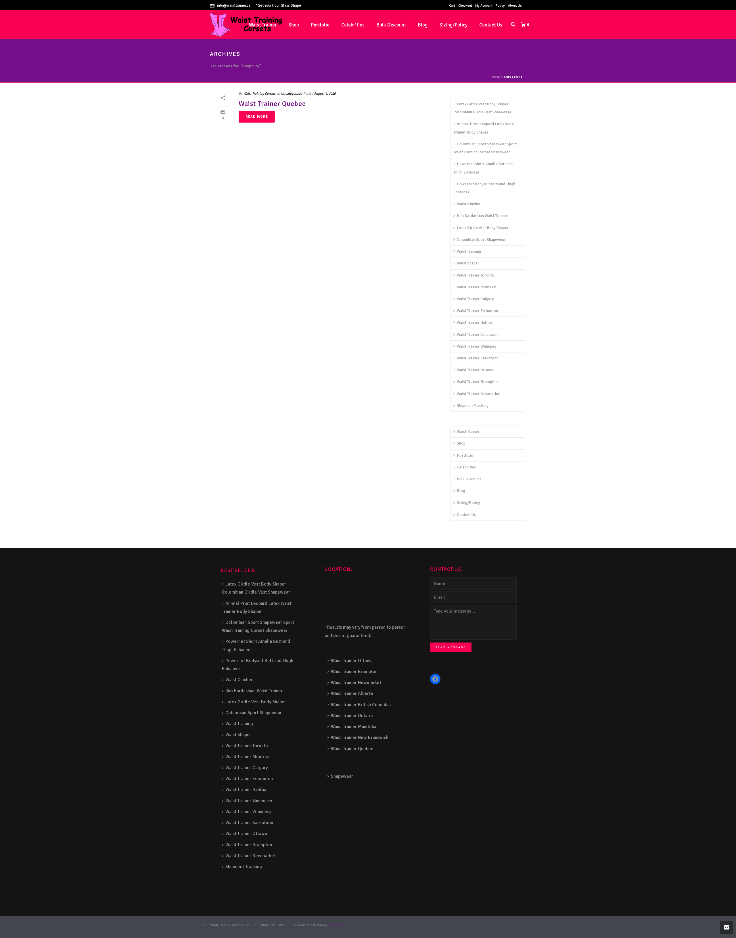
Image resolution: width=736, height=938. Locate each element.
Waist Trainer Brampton (477, 381)
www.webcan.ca (339, 925)
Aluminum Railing (478, 925)
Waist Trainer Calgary (475, 298)
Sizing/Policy (453, 25)
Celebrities (353, 25)
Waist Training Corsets (259, 93)
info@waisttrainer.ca (233, 5)
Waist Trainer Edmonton (477, 310)
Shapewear (342, 776)
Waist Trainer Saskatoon (478, 358)
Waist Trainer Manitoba (353, 726)
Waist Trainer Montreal (477, 287)
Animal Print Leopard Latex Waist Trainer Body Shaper (484, 127)
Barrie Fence (284, 929)
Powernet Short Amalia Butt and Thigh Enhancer (483, 167)
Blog (423, 25)
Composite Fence (386, 925)
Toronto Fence (302, 929)
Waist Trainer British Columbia (361, 705)
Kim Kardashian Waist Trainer (482, 215)
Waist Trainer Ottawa (475, 369)
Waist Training (469, 251)
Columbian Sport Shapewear (481, 239)
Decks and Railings (451, 925)
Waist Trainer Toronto (475, 275)
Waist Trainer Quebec (272, 103)
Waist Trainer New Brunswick (359, 737)
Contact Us (490, 25)
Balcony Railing (246, 929)
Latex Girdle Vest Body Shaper (483, 227)
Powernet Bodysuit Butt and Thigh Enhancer (484, 188)
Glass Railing (502, 925)
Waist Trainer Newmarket (479, 393)
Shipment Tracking (472, 405)
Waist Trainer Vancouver (477, 334)
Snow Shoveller (408, 925)
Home (495, 77)
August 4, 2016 (325, 93)
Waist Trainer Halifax (474, 322)
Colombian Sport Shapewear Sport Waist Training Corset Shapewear (485, 148)
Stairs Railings (364, 925)
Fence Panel (266, 929)
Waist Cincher (469, 203)
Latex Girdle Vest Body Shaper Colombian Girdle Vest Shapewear (482, 108)
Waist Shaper (468, 263)
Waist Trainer (468, 431)
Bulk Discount (391, 25)
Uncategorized (291, 93)
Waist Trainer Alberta (352, 693)
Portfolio (320, 25)
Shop (293, 25)
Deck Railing (428, 925)
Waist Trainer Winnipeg (476, 346)
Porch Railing (225, 929)
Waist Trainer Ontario (352, 715)
